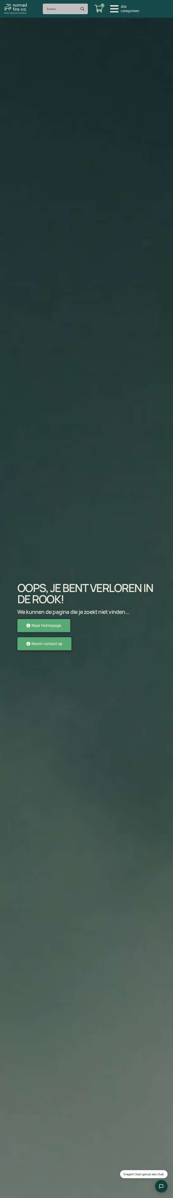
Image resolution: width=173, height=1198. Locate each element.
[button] (124, 8)
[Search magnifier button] (82, 9)
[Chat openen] (161, 1186)
